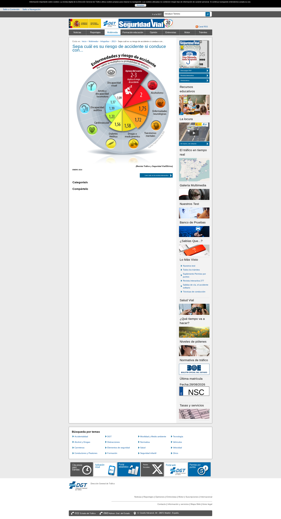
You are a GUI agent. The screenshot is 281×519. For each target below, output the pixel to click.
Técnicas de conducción (194, 291)
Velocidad (177, 447)
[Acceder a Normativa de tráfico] (194, 369)
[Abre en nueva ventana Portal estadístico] (128, 469)
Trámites (203, 32)
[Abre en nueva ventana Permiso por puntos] (199, 469)
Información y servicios (178, 504)
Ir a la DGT (157, 14)
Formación (112, 453)
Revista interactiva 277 (193, 281)
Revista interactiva (187, 75)
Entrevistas (170, 32)
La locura (194, 133)
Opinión (153, 32)
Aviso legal (207, 504)
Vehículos (177, 442)
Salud (142, 447)
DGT (109, 436)
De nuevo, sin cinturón (188, 144)
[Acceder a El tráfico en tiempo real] (194, 169)
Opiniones (160, 497)
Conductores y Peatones (85, 453)
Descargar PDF (186, 70)
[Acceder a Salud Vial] (194, 309)
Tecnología (178, 436)
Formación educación (132, 32)
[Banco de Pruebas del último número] (194, 231)
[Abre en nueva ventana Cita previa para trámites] (81, 469)
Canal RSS (203, 27)
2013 (114, 41)
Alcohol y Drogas (82, 442)
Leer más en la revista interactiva (154, 175)
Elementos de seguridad (118, 447)
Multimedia (112, 32)
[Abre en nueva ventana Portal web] (175, 469)
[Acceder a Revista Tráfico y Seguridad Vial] (146, 23)
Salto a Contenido (11, 9)
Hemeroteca (184, 80)
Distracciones (113, 442)
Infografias (104, 41)
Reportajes (95, 32)
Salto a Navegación (32, 9)
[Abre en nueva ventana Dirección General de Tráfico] (110, 23)
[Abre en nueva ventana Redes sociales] (152, 469)
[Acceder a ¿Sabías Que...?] (194, 250)
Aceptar (140, 5)
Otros (175, 453)
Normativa (145, 442)
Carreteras (79, 447)
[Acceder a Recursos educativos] (194, 105)
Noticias (77, 32)
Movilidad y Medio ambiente (153, 436)
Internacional (206, 497)
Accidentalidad (81, 436)
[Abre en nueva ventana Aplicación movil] (105, 469)
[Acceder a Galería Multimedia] (194, 194)
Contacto (161, 504)
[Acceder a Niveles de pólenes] (194, 350)
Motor (187, 32)
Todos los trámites (191, 270)
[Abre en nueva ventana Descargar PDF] (189, 55)
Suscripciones (192, 497)
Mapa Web (196, 504)
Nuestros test (189, 266)
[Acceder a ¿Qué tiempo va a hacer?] (194, 332)
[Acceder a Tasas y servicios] (194, 414)
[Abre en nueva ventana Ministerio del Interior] (85, 23)
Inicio (84, 41)
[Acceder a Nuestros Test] (194, 213)
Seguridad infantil (148, 453)
